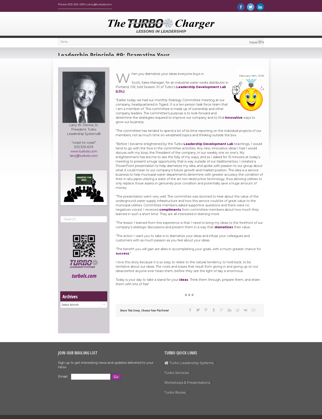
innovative (233, 118)
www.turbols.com (84, 151)
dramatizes (223, 227)
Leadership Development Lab (208, 144)
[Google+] (221, 310)
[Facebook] (241, 7)
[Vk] (245, 310)
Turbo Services (176, 373)
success (122, 253)
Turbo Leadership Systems (191, 363)
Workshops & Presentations (187, 382)
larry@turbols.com (84, 156)
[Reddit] (237, 310)
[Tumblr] (214, 310)
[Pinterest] (206, 310)
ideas (183, 280)
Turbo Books (175, 392)
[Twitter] (250, 7)
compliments (170, 210)
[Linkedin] (260, 7)
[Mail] (253, 310)
